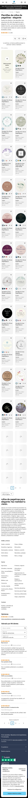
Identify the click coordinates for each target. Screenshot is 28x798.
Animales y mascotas (6, 568)
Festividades (4, 555)
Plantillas (11, 12)
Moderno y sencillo (19, 550)
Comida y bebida (5, 586)
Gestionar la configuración (14, 789)
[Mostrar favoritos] (19, 38)
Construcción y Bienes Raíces (7, 589)
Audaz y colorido (5, 544)
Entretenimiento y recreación (5, 594)
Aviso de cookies (19, 786)
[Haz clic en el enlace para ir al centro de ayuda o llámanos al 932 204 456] (21, 2)
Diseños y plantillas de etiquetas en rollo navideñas (7, 607)
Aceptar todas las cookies (14, 793)
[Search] (25, 628)
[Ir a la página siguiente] (23, 723)
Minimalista (18, 547)
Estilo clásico (4, 552)
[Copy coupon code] (21, 6)
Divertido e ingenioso (6, 547)
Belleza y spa (4, 580)
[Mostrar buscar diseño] (15, 38)
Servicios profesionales (20, 593)
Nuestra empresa (5, 751)
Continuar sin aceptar (22, 769)
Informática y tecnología (18, 569)
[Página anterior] (8, 488)
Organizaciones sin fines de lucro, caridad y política (20, 574)
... (6, 12)
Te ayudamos (4, 747)
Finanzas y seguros (19, 565)
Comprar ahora (18, 8)
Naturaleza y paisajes (20, 552)
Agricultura (4, 565)
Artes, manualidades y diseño (7, 572)
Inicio (2, 12)
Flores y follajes (19, 544)
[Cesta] (25, 2)
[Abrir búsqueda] (6, 2)
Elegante (18, 12)
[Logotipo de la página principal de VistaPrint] (14, 2)
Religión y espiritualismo (18, 579)
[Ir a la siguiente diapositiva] (26, 7)
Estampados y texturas (7, 550)
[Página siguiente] (20, 488)
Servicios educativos (20, 588)
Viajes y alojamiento (20, 596)
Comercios (4, 583)
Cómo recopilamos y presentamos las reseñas (13, 619)
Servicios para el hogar (20, 591)
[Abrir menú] (3, 2)
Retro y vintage (18, 555)
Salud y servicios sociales (19, 584)
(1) (25, 38)
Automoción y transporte (4, 576)
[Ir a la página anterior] (4, 723)
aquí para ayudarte (17, 740)
